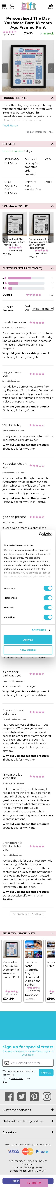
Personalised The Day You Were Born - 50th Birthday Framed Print (41, 243)
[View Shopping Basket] (51, 6)
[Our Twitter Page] (23, 1097)
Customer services (16, 1110)
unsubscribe (17, 1078)
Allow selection (28, 650)
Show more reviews (28, 914)
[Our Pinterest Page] (35, 1097)
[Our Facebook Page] (10, 1097)
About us (9, 1132)
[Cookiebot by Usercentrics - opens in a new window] (39, 534)
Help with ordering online (22, 1121)
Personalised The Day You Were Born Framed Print (13, 242)
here (11, 1075)
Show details (39, 629)
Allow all (28, 639)
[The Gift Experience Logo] (29, 6)
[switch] (48, 597)
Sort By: (27, 308)
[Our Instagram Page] (47, 1097)
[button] (12, 7)
